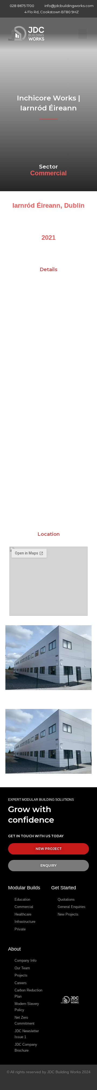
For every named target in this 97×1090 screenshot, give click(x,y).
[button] (82, 34)
